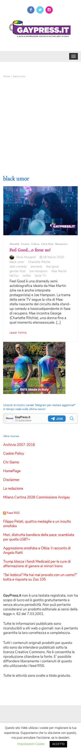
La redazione (13, 488)
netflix (27, 276)
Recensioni (61, 244)
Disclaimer (11, 479)
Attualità (14, 244)
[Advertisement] (40, 122)
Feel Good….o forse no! (30, 250)
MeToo (14, 276)
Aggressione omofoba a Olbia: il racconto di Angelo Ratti (37, 550)
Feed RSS (13, 513)
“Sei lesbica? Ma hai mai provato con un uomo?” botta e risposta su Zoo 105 (40, 577)
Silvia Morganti (26, 257)
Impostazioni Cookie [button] (30, 744)
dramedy (36, 266)
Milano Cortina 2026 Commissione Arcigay (36, 497)
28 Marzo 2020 (53, 257)
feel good (52, 266)
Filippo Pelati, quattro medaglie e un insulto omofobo (37, 523)
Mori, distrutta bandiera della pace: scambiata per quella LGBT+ (38, 537)
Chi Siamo (11, 462)
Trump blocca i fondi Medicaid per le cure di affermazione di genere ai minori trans (37, 564)
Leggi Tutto (18, 333)
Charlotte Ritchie (39, 262)
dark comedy (18, 266)
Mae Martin (59, 271)
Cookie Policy (13, 453)
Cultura (35, 244)
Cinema (25, 244)
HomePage (12, 471)
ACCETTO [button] (58, 744)
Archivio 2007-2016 (19, 444)
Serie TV (40, 276)
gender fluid (17, 271)
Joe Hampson (38, 271)
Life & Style (47, 244)
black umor (17, 262)
